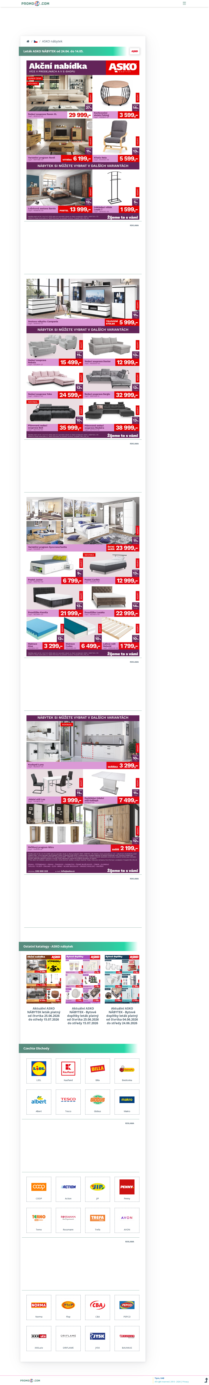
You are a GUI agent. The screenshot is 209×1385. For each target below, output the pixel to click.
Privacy (186, 1381)
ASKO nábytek (52, 41)
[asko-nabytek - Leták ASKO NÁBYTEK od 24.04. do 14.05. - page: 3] (82, 576)
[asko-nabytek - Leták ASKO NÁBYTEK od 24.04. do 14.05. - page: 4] (82, 794)
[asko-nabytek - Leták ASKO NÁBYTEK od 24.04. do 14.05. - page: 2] (82, 358)
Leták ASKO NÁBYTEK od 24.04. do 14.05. (53, 51)
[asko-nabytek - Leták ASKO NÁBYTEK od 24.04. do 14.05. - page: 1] (82, 139)
